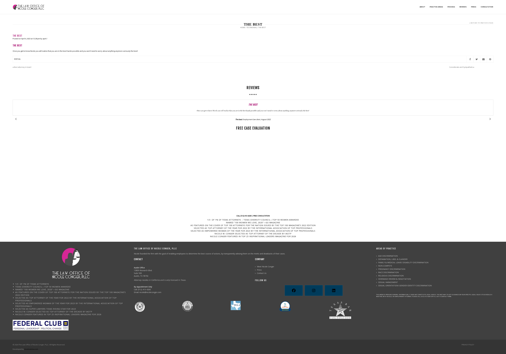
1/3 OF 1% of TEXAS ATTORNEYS (224, 220)
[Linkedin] (334, 290)
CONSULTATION (487, 7)
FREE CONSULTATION (261, 216)
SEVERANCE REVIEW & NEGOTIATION (394, 279)
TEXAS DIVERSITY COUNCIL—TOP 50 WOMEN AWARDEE (271, 220)
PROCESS (451, 7)
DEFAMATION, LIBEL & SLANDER (392, 259)
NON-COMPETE (385, 266)
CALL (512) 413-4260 (244, 216)
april (44, 38)
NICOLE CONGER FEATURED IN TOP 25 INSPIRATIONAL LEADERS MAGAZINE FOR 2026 (253, 236)
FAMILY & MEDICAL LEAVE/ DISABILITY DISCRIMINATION (403, 262)
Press (259, 270)
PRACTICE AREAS (436, 7)
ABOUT (422, 7)
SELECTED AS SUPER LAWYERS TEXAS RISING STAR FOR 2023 (45, 309)
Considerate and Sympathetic (461, 67)
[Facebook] (294, 290)
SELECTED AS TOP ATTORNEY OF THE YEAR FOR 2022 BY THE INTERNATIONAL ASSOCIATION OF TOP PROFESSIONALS (253, 228)
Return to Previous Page (482, 23)
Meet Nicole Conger (265, 266)
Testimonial (252, 27)
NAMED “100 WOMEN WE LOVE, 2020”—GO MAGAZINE (253, 222)
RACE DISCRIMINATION (388, 272)
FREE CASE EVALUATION (253, 128)
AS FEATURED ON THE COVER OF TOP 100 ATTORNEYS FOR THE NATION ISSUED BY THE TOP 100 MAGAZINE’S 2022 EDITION (253, 225)
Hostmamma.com (31, 349)
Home (242, 27)
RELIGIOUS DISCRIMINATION (391, 275)
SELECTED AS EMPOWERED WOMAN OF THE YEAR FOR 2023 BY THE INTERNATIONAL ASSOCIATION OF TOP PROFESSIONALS (253, 231)
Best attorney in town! (22, 67)
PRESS (473, 7)
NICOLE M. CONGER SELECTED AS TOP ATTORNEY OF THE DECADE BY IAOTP (253, 233)
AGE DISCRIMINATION (388, 256)
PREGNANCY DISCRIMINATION (391, 269)
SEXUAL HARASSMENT (388, 282)
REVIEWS (463, 7)
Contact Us (261, 273)
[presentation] (16, 119)
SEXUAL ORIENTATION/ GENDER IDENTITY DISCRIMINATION (405, 285)
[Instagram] (314, 290)
